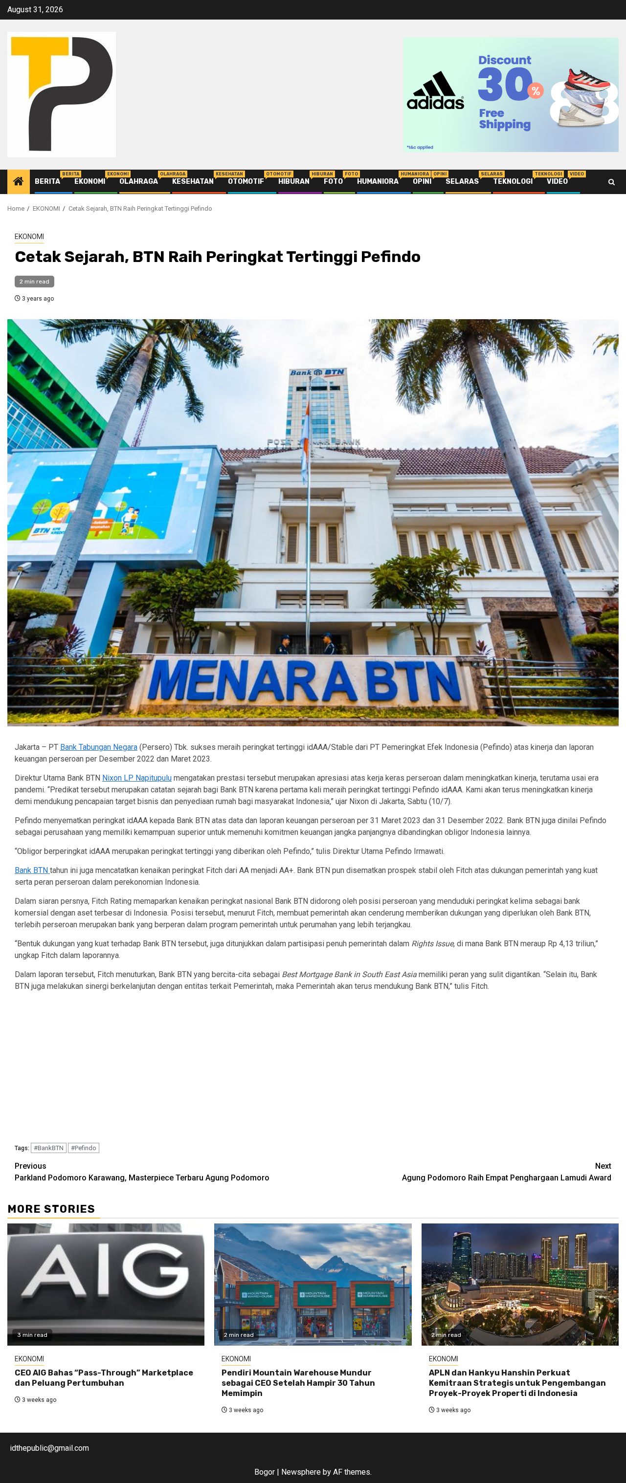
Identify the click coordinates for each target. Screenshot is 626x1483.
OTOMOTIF (246, 181)
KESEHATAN (193, 181)
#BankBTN (49, 1148)
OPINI (422, 181)
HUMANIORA (378, 181)
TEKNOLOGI (513, 181)
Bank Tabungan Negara (98, 747)
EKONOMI (89, 181)
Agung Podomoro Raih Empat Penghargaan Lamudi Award (506, 1171)
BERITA (47, 181)
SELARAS (462, 181)
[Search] (611, 182)
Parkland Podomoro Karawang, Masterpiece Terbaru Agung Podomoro (142, 1171)
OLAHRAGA (138, 181)
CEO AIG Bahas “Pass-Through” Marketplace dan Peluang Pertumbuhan (104, 1378)
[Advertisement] (308, 1069)
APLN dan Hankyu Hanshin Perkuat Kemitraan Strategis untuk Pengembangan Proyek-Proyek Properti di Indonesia (517, 1383)
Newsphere (301, 1472)
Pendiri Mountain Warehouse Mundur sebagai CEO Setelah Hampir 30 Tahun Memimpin (298, 1383)
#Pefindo (83, 1148)
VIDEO (557, 181)
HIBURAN (294, 181)
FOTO (333, 181)
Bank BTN (32, 870)
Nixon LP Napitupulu (137, 778)
